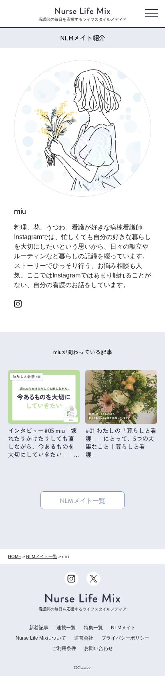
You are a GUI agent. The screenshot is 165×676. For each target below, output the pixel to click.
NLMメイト (123, 627)
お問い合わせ (98, 648)
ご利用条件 (64, 648)
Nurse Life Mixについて (41, 638)
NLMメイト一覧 (82, 501)
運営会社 (83, 638)
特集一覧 (93, 627)
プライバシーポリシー (125, 638)
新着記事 (38, 627)
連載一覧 (66, 627)
